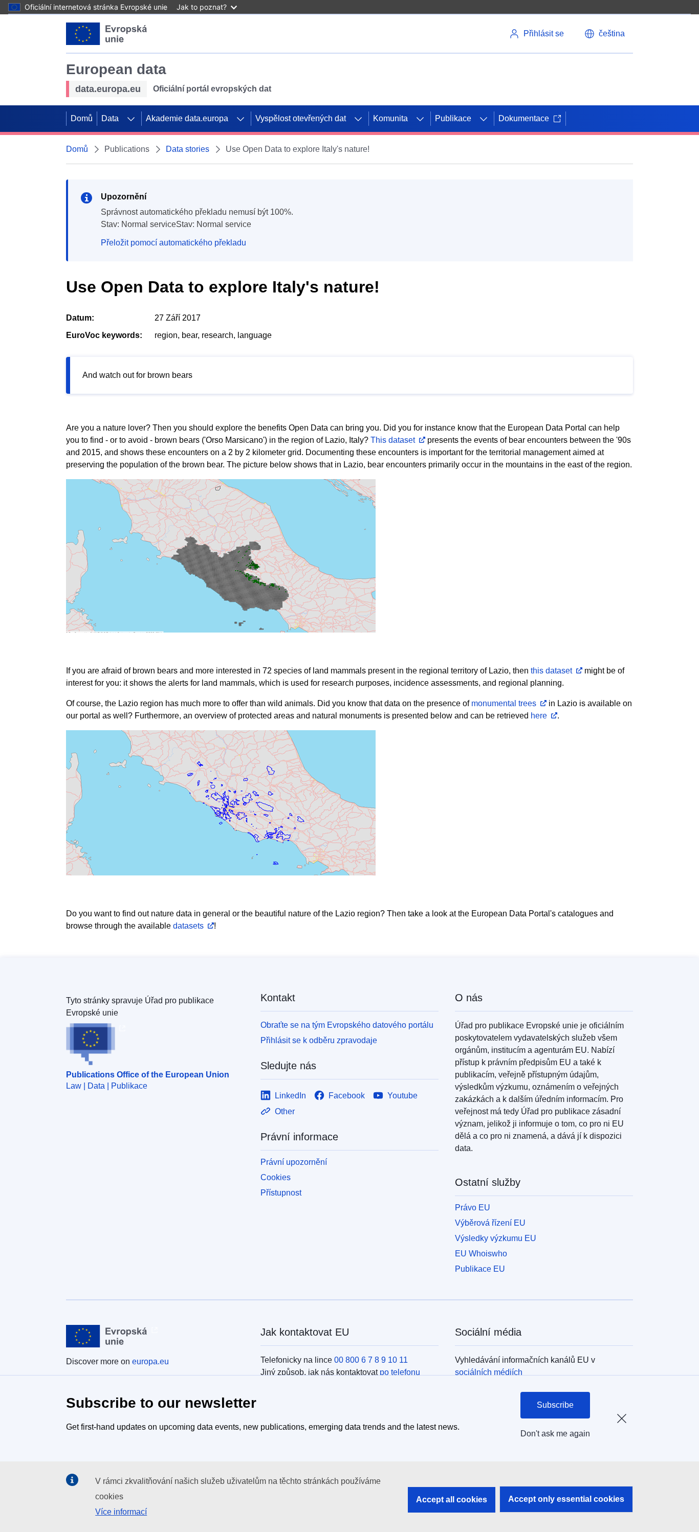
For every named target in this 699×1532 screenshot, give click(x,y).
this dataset (551, 670)
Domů (82, 118)
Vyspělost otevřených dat (300, 118)
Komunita (390, 118)
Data (110, 118)
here (539, 715)
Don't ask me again (555, 1433)
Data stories (187, 149)
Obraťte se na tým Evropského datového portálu (346, 1025)
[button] (604, 33)
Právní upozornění (293, 1162)
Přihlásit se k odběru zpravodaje (318, 1040)
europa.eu (150, 1361)
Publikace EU (480, 1269)
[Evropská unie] (106, 33)
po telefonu (400, 1372)
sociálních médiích (488, 1372)
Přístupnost (280, 1192)
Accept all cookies (451, 1499)
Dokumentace (523, 118)
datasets (188, 925)
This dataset (392, 440)
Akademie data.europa (187, 118)
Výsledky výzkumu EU (495, 1238)
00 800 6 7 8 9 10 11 (371, 1360)
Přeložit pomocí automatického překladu (173, 242)
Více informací (121, 1511)
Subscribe (555, 1405)
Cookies (275, 1177)
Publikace (453, 118)
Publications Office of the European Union (147, 1074)
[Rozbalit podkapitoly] (131, 118)
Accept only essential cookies (566, 1499)
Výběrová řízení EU (490, 1223)
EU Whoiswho (481, 1253)
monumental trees (503, 703)
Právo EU (472, 1207)
